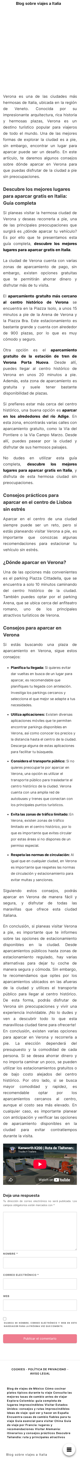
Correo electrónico (21, 1274)
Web (6, 1296)
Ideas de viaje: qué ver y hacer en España (38, 1412)
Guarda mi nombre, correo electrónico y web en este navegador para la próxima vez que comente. (40, 1324)
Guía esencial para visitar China (39, 1421)
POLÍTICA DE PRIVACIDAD (47, 1369)
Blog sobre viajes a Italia (38, 3)
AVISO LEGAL (40, 1373)
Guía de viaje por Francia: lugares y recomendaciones (39, 1425)
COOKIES (18, 1369)
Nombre (10, 1253)
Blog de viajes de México (25, 1388)
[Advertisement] (40, 48)
